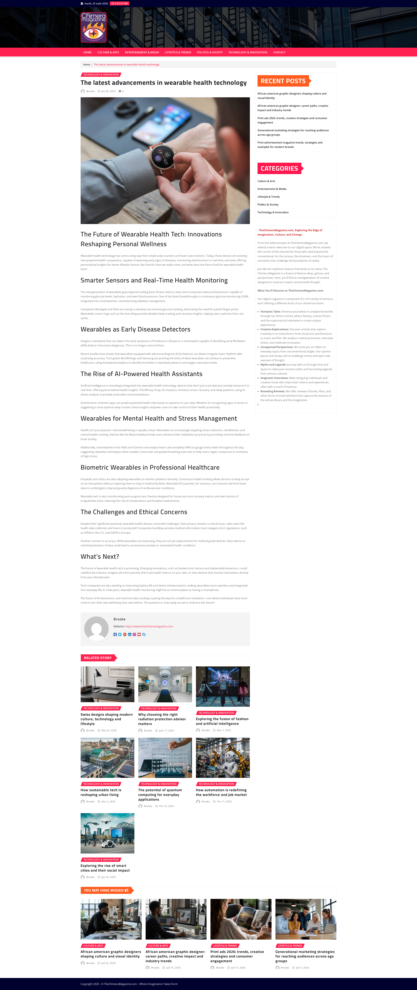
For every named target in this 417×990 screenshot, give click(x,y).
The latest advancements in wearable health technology (126, 64)
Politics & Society (210, 52)
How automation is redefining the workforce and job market (221, 792)
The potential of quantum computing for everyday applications (160, 794)
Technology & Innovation (248, 52)
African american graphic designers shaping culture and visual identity (111, 954)
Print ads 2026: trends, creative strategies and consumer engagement (237, 956)
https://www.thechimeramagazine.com (149, 626)
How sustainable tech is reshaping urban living (101, 792)
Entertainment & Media (142, 52)
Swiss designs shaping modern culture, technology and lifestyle (107, 719)
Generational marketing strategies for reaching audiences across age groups (305, 956)
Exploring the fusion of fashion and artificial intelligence (222, 721)
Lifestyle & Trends (178, 52)
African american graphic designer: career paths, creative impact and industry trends (175, 956)
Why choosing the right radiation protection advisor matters (162, 719)
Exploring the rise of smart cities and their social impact (105, 868)
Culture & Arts (108, 52)
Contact (279, 52)
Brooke (90, 91)
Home (88, 52)
